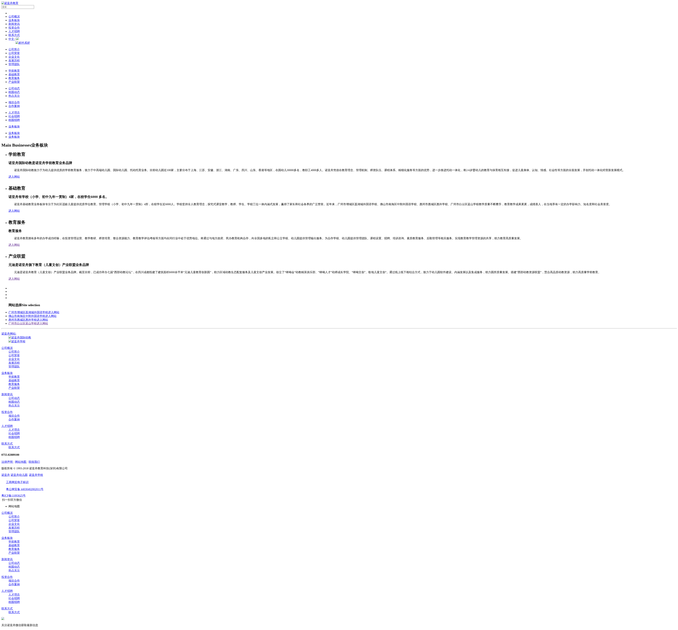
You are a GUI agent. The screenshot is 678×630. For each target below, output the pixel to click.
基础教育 (14, 74)
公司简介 (14, 49)
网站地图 (21, 461)
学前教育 (14, 70)
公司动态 (14, 88)
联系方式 (14, 35)
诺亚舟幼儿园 (19, 474)
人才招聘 (14, 31)
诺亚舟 (5, 474)
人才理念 (14, 112)
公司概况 (14, 16)
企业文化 (14, 56)
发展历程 (14, 60)
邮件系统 (24, 42)
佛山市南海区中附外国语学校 (32, 315)
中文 (11, 38)
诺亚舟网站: (8, 333)
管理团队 (14, 64)
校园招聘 (14, 119)
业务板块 (14, 20)
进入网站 (14, 176)
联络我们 (34, 461)
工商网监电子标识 (17, 482)
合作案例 (14, 106)
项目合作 (14, 102)
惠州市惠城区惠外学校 (28, 319)
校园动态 (14, 92)
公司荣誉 (14, 53)
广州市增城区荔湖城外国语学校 (33, 312)
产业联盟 (14, 81)
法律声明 (7, 461)
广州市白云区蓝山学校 (28, 323)
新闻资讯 (14, 23)
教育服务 (14, 78)
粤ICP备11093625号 (13, 495)
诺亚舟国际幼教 (21, 337)
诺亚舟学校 (18, 341)
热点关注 (14, 95)
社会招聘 (14, 116)
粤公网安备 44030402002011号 (24, 489)
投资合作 (14, 27)
